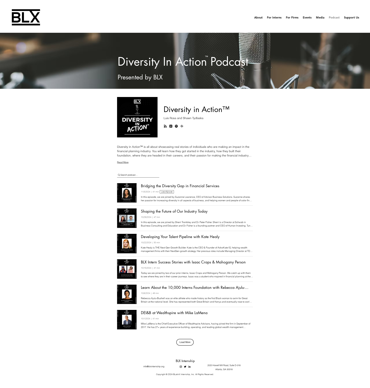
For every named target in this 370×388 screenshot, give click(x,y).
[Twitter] (185, 366)
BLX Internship (185, 361)
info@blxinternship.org (153, 366)
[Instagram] (180, 366)
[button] (258, 17)
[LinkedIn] (189, 366)
